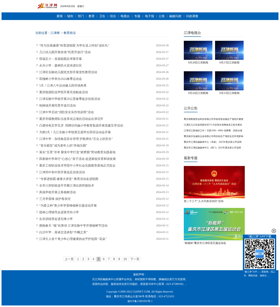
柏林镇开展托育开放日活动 (57, 105)
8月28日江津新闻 (198, 62)
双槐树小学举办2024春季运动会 (60, 78)
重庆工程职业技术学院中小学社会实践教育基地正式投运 (77, 165)
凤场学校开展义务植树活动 (57, 192)
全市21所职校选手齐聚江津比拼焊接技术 (66, 185)
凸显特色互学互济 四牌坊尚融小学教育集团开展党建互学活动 (81, 125)
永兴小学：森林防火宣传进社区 (60, 65)
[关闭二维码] (273, 230)
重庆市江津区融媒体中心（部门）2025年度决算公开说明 (212, 147)
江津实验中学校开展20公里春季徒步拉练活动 (69, 98)
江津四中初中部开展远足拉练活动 (62, 172)
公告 (162, 16)
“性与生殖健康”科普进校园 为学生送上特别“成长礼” (74, 45)
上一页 (69, 259)
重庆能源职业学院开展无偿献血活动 (63, 92)
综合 (113, 16)
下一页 (134, 259)
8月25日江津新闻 (229, 93)
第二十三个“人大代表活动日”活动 (203, 201)
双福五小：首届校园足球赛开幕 (60, 58)
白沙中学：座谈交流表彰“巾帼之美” (63, 232)
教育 (92, 16)
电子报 (149, 16)
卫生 (102, 16)
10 (125, 259)
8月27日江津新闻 (229, 62)
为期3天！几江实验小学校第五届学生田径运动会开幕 (75, 132)
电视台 (125, 16)
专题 (137, 16)
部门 (81, 16)
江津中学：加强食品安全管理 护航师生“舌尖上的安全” (76, 138)
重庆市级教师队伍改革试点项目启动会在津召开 (71, 118)
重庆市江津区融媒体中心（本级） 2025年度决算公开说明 (213, 142)
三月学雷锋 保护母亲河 (54, 198)
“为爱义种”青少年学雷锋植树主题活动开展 (68, 205)
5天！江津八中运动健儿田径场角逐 (62, 85)
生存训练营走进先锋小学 (56, 218)
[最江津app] (259, 254)
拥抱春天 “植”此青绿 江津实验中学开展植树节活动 (73, 225)
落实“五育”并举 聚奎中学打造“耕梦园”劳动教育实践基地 (77, 152)
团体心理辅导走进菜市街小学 (59, 212)
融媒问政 (175, 16)
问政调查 (192, 16)
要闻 (60, 16)
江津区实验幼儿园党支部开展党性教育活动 (68, 72)
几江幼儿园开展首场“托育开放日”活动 (65, 52)
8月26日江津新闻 (198, 93)
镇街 (70, 16)
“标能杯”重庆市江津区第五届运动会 (205, 243)
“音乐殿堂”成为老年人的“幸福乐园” (63, 145)
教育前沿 (70, 32)
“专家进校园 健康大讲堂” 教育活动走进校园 (68, 178)
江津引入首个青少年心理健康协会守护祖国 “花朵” (73, 238)
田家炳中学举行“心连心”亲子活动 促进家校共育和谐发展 (77, 158)
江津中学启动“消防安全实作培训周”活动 (66, 112)
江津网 (55, 32)
